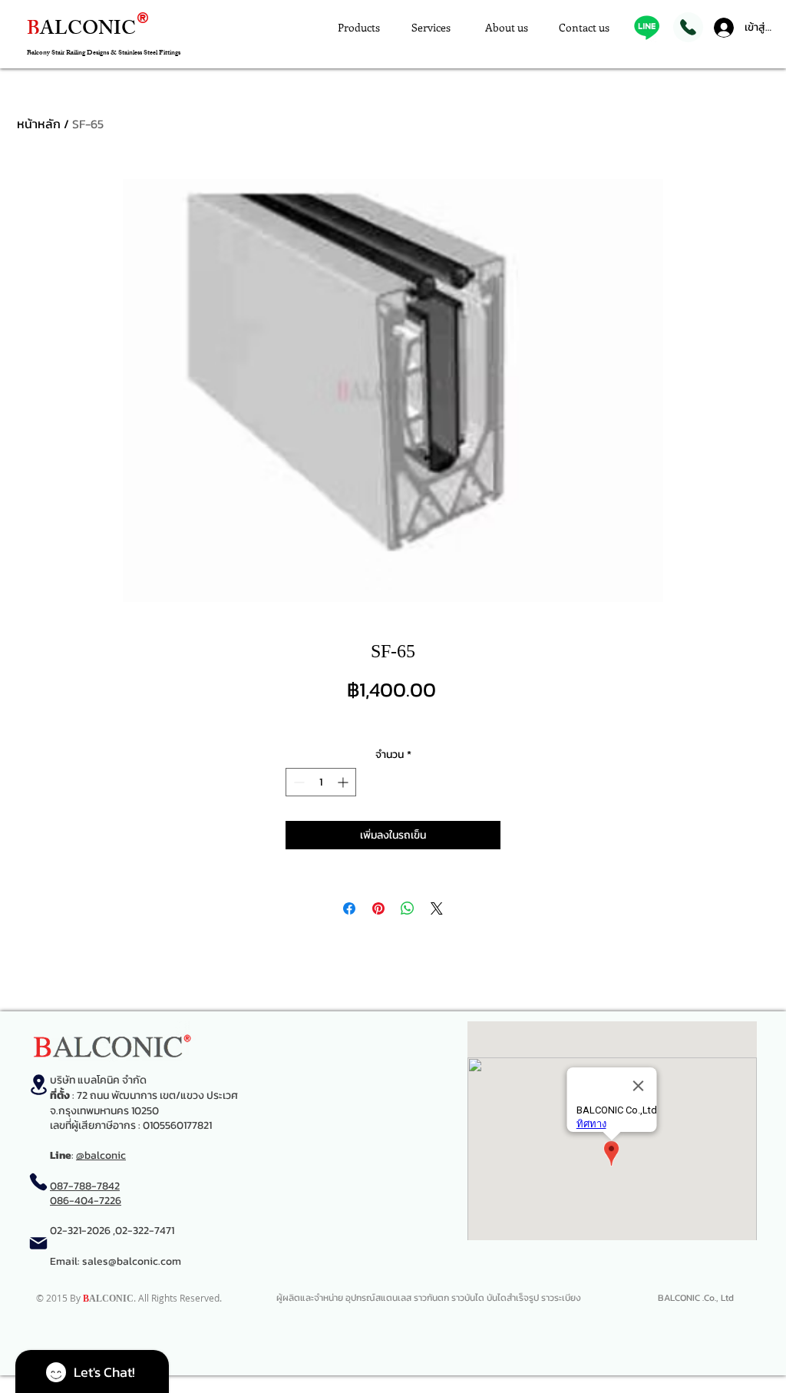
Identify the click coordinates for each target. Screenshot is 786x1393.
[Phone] (38, 1182)
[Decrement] (297, 782)
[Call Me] (688, 27)
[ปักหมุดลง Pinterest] (378, 908)
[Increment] (344, 782)
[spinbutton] (321, 782)
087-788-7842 (85, 1186)
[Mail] (38, 1243)
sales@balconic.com (131, 1261)
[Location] (38, 1085)
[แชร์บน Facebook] (349, 908)
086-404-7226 (85, 1201)
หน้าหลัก (39, 123)
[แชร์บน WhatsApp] (407, 908)
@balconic (101, 1155)
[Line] (647, 27)
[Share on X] (437, 908)
